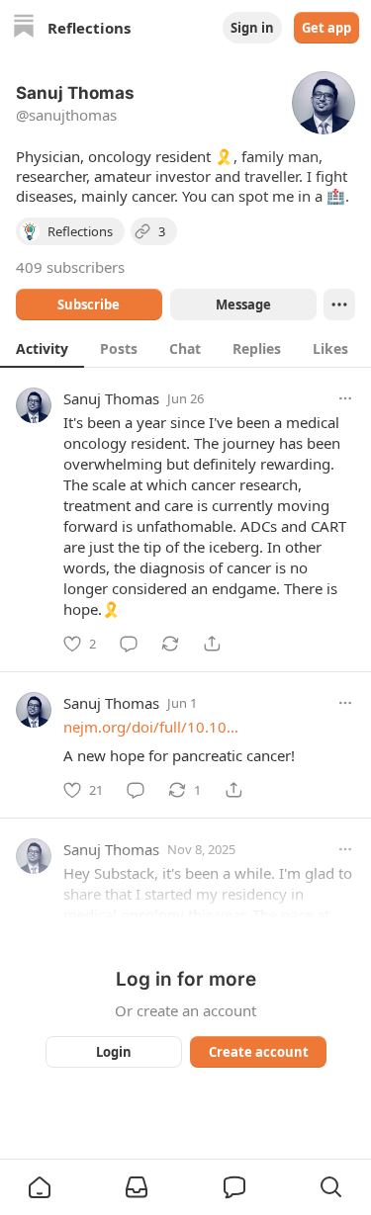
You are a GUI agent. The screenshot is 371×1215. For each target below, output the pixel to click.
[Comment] (128, 643)
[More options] (345, 398)
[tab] (42, 348)
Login (114, 1052)
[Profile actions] (339, 304)
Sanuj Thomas (111, 398)
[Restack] (170, 643)
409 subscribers (70, 267)
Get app (326, 28)
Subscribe (88, 304)
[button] (39, 1187)
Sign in (252, 28)
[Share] (212, 643)
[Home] (24, 28)
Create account (258, 1052)
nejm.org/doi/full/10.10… (150, 727)
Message (242, 304)
